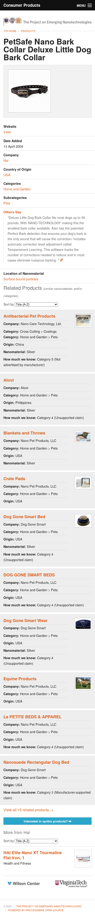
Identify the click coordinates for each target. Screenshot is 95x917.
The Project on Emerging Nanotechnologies (48, 906)
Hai (5, 160)
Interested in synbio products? (46, 821)
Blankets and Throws (24, 433)
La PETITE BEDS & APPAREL (32, 717)
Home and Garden (17, 188)
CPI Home (10, 31)
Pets (6, 203)
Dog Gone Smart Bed (24, 517)
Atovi (8, 380)
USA (6, 174)
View (7, 131)
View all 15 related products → (28, 809)
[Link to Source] (61, 260)
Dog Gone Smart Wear (25, 620)
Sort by (9, 304)
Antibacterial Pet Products (29, 316)
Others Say (12, 212)
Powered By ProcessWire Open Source (36, 910)
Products (28, 31)
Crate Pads (14, 479)
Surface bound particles (20, 278)
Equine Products (19, 679)
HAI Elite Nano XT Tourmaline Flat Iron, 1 (32, 855)
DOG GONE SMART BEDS (29, 575)
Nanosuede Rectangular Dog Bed (36, 762)
